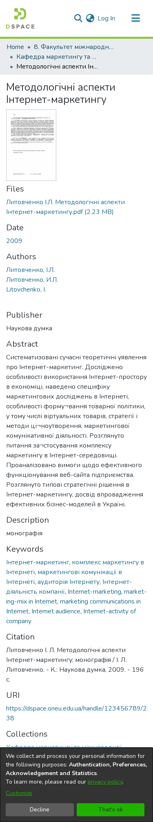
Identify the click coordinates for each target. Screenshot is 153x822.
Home (15, 46)
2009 (14, 240)
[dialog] (76, 785)
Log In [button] (107, 18)
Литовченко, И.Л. (32, 279)
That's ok (110, 809)
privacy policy (105, 782)
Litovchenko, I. (26, 289)
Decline (39, 809)
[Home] (20, 18)
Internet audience (55, 611)
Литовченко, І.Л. (30, 269)
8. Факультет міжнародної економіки (74, 46)
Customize (19, 793)
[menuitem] (90, 18)
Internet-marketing (94, 591)
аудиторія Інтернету (69, 581)
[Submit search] (78, 18)
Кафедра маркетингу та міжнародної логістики (57, 56)
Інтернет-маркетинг (37, 562)
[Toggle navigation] (135, 18)
